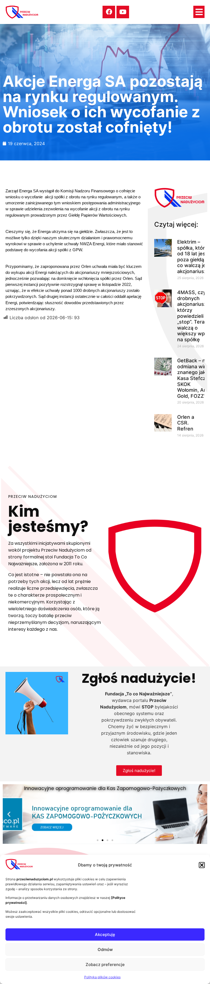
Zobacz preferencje (105, 964)
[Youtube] (122, 12)
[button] (202, 865)
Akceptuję (105, 934)
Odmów (105, 949)
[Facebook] (109, 12)
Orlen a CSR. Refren (185, 423)
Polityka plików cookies (102, 977)
